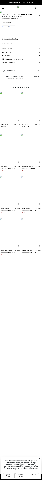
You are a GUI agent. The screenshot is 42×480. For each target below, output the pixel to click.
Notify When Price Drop (11, 39)
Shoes (13, 14)
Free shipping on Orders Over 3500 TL (21, 2)
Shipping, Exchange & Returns (12, 59)
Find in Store (6, 56)
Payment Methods (8, 63)
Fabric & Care (6, 52)
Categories (5, 14)
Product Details (7, 49)
